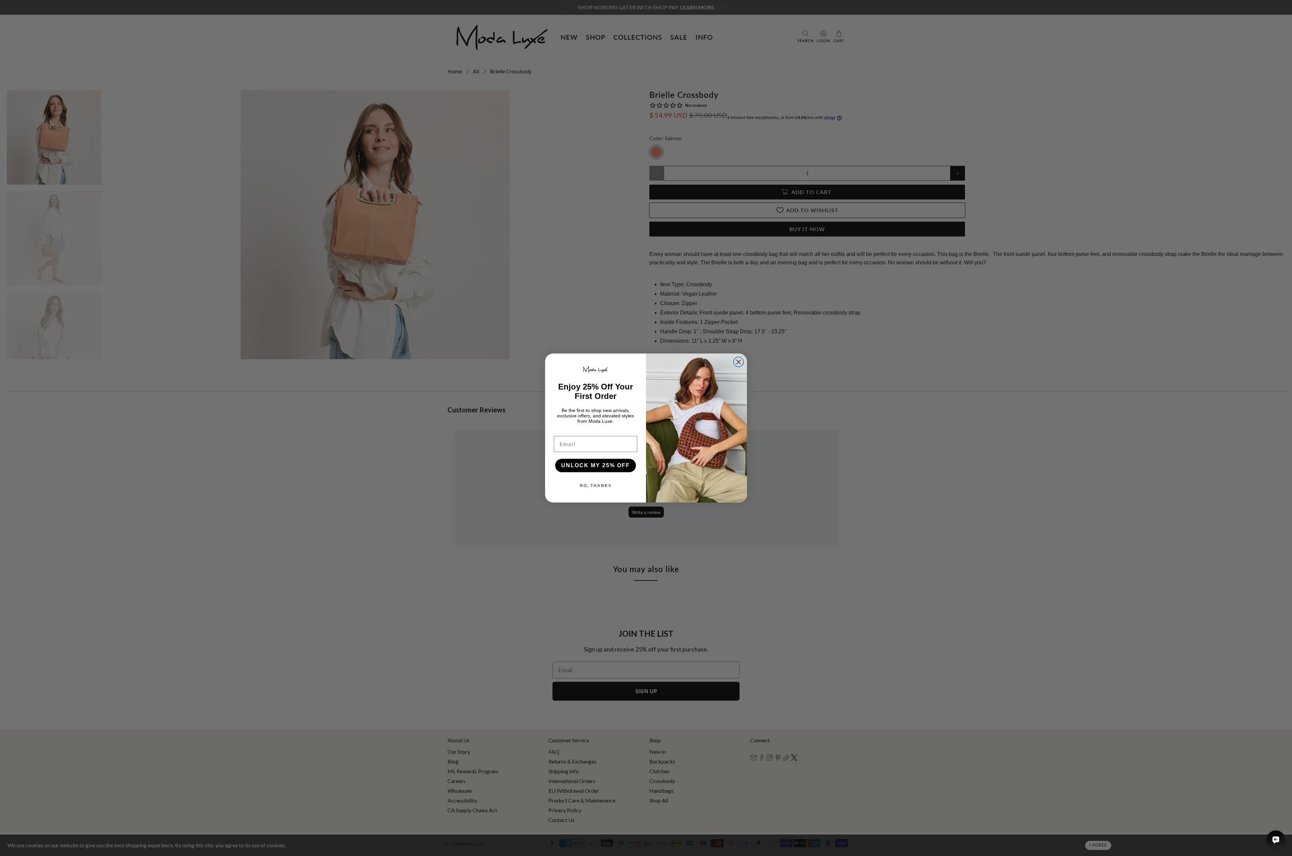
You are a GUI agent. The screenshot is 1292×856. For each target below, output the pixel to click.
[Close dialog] (738, 362)
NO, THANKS (596, 485)
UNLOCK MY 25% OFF (595, 465)
